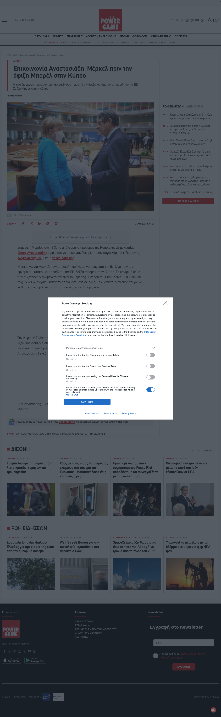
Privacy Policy (129, 413)
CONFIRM (87, 402)
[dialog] (110, 358)
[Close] (166, 304)
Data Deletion (92, 413)
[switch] (150, 355)
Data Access (110, 413)
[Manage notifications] (213, 709)
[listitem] (110, 348)
